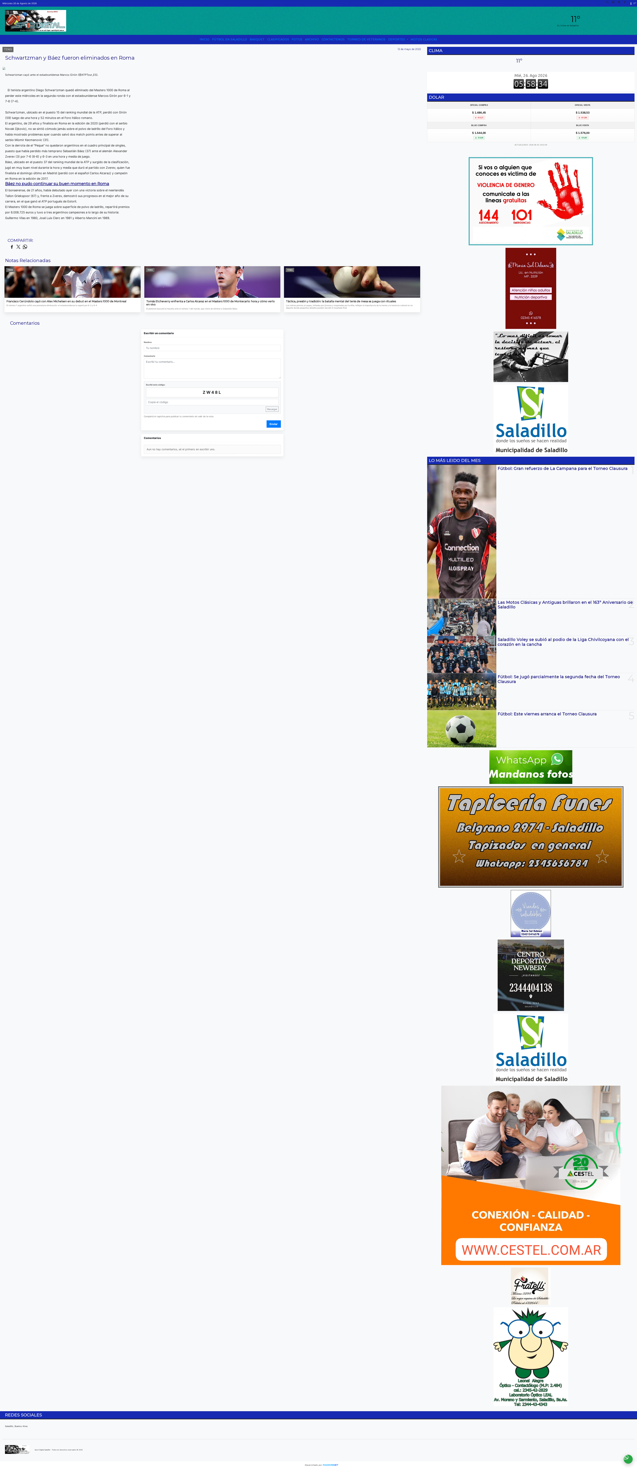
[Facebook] (626, 3)
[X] (620, 3)
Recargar (272, 409)
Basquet (257, 39)
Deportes (397, 39)
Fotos (297, 39)
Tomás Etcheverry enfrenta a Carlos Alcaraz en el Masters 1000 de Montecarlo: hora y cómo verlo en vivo (210, 303)
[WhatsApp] (614, 3)
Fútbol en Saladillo (229, 39)
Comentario (149, 356)
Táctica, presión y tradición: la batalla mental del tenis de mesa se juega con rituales (341, 301)
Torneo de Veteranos (366, 39)
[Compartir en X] (18, 247)
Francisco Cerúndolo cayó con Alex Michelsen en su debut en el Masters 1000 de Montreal (66, 301)
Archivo (312, 39)
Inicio (205, 39)
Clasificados (278, 39)
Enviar (274, 424)
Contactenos (333, 39)
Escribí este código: (155, 384)
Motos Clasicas (424, 39)
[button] (608, 3)
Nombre (148, 342)
